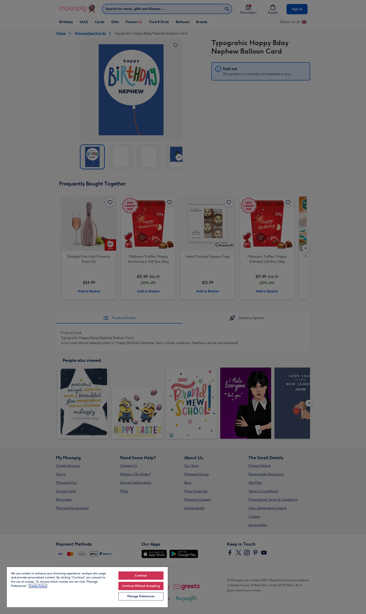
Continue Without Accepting (141, 586)
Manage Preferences (141, 596)
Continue (141, 575)
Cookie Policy (38, 586)
